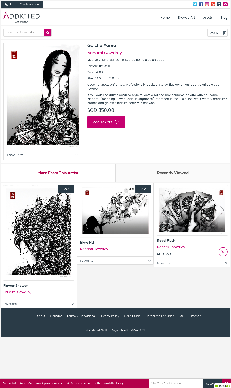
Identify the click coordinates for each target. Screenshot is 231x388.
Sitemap (195, 316)
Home (165, 17)
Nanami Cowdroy (104, 53)
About (41, 316)
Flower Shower (15, 286)
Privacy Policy (109, 316)
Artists (208, 17)
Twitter (195, 4)
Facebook (201, 4)
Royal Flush (166, 241)
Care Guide (132, 316)
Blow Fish (87, 242)
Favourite (42, 155)
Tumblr (219, 4)
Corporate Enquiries (159, 316)
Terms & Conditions (81, 316)
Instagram (207, 4)
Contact (225, 4)
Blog (224, 17)
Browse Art (186, 17)
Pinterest (213, 4)
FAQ (182, 316)
